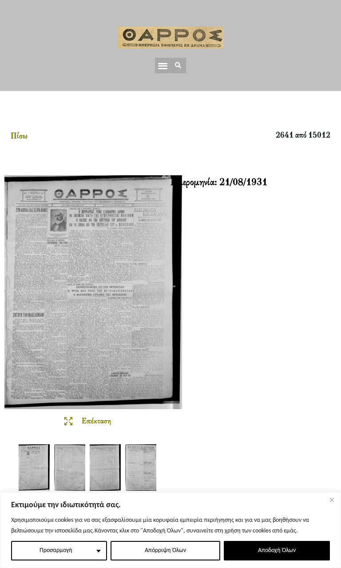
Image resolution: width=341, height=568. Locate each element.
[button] (162, 65)
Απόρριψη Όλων (165, 550)
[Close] (331, 499)
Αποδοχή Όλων (277, 550)
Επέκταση (96, 422)
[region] (170, 530)
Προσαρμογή (56, 550)
